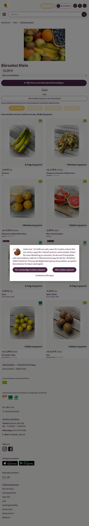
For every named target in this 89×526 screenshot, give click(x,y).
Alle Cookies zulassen (64, 270)
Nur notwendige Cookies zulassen (30, 270)
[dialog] (44, 263)
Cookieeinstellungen (44, 275)
